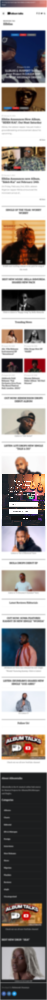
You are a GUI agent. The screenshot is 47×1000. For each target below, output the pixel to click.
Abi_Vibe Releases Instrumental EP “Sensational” (10, 351)
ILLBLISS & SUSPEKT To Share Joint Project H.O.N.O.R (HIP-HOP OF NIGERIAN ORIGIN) (23, 74)
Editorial (8, 167)
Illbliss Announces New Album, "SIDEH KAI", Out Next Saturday (21, 121)
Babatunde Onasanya (20, 987)
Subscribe (24, 518)
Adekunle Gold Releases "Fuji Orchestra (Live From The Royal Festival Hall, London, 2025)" (11, 383)
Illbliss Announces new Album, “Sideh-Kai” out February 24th (21, 180)
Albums (15, 34)
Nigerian (31, 34)
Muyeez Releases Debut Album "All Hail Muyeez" (34, 380)
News (23, 34)
